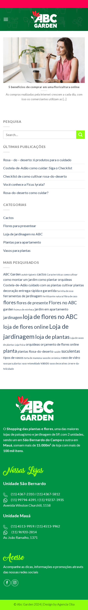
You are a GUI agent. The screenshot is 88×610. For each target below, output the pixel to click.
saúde (57, 351)
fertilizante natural (53, 296)
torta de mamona (33, 357)
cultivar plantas (73, 285)
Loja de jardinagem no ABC (23, 234)
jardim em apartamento (51, 309)
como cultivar (71, 274)
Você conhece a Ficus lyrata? (24, 184)
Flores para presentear (19, 226)
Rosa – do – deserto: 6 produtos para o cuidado (37, 160)
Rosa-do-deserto (41, 351)
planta (10, 351)
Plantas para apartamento (22, 242)
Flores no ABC (63, 302)
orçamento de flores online (60, 344)
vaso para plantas (12, 363)
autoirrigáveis (28, 274)
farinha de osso (65, 290)
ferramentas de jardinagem (22, 296)
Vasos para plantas (17, 250)
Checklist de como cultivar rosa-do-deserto (35, 176)
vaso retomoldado (31, 363)
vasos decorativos (58, 363)
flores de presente (32, 302)
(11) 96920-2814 (24, 532)
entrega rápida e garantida (38, 290)
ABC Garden (12, 274)
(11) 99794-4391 (23, 500)
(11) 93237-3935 (51, 500)
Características (55, 274)
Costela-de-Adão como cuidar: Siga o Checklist (37, 168)
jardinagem (12, 317)
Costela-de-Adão (15, 285)
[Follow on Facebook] (7, 582)
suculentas (70, 351)
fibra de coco (70, 296)
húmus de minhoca (24, 309)
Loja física (20, 344)
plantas (23, 351)
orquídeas (33, 344)
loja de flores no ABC (50, 316)
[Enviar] (80, 134)
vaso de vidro (70, 357)
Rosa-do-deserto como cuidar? (25, 193)
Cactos (8, 218)
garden (8, 309)
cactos (41, 274)
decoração (10, 290)
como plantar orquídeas (55, 279)
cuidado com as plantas (44, 285)
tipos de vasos (13, 357)
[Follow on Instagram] (14, 582)
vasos (45, 363)
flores (9, 302)
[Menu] (5, 19)
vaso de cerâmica (51, 357)
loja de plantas (52, 336)
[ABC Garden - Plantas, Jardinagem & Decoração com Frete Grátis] (44, 19)
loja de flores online (25, 327)
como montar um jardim (20, 279)
